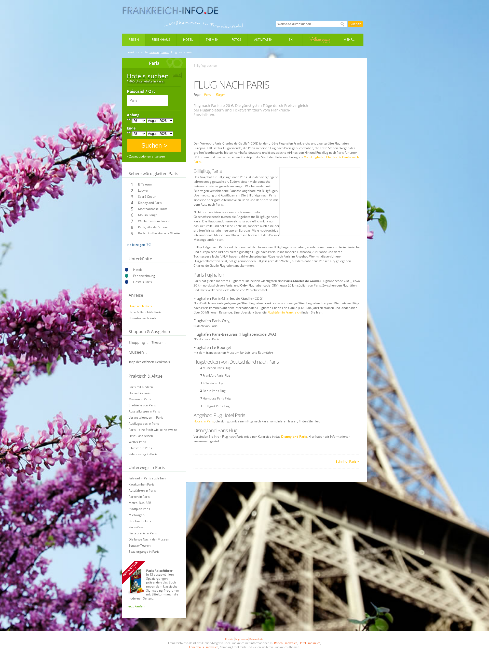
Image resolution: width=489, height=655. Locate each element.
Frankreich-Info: (138, 52)
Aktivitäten (263, 39)
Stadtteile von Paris (142, 405)
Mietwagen (136, 515)
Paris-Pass (136, 527)
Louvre (143, 190)
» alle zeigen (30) (139, 245)
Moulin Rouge (147, 215)
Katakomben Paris (141, 484)
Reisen (134, 39)
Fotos (236, 39)
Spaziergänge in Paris (144, 551)
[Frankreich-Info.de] (170, 10)
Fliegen (220, 94)
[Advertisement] (277, 129)
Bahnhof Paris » (347, 461)
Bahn (245, 200)
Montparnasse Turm (152, 209)
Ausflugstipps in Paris (144, 423)
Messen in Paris (140, 399)
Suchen (355, 24)
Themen (212, 39)
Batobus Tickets (140, 521)
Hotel (188, 39)
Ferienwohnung (144, 276)
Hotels (137, 269)
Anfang (133, 115)
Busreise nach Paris (143, 318)
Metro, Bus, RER (140, 503)
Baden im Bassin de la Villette (159, 233)
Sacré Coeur (147, 196)
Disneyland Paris (150, 203)
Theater (157, 342)
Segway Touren (140, 545)
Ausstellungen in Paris (144, 411)
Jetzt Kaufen (136, 606)
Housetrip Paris (140, 393)
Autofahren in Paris (142, 490)
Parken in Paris (139, 496)
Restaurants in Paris (143, 533)
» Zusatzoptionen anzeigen (146, 156)
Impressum (241, 639)
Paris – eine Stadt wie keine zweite (153, 430)
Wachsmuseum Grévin (154, 221)
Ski (291, 39)
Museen (136, 352)
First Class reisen (141, 436)
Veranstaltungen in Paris (146, 417)
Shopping (137, 342)
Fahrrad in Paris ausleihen (147, 478)
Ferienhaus (161, 39)
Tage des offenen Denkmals (149, 362)
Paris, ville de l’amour (153, 227)
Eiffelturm (145, 184)
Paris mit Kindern (141, 387)
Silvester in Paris (140, 448)
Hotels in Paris (204, 421)
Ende (131, 128)
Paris (165, 52)
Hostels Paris (142, 282)
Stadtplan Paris (139, 509)
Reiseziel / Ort (141, 92)
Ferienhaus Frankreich (203, 647)
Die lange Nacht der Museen (149, 539)
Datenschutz (256, 639)
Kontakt (229, 639)
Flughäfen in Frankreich (284, 312)
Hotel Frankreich (309, 643)
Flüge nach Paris (140, 306)
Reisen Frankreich (285, 643)
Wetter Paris (137, 442)
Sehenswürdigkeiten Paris (153, 173)
